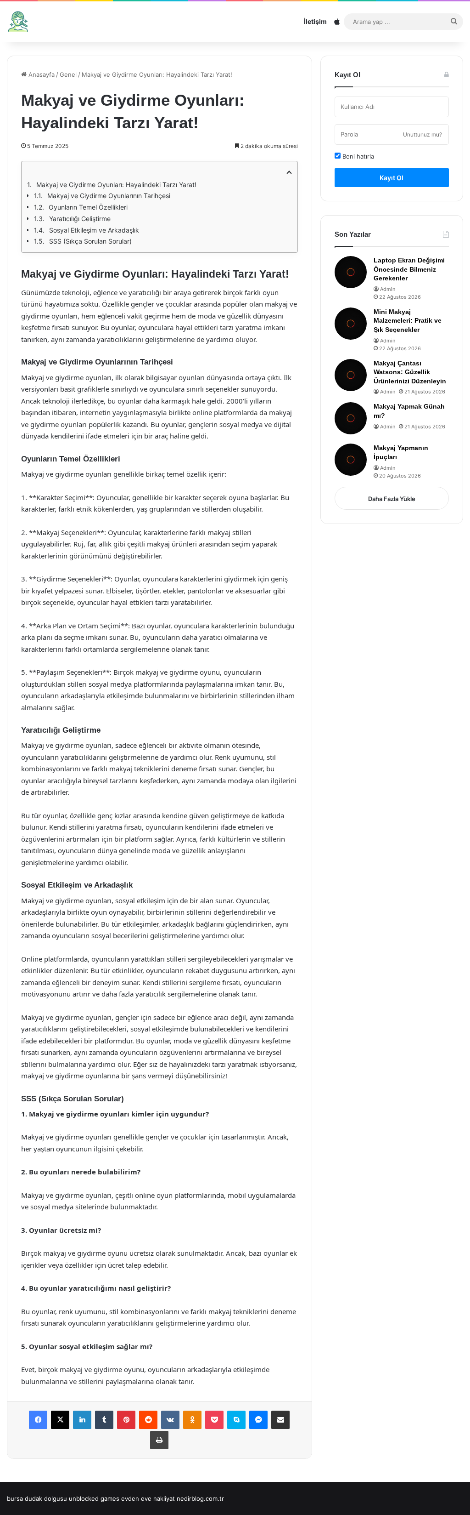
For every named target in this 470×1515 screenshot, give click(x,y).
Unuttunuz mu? (422, 134)
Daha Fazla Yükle (391, 498)
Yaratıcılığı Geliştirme (80, 218)
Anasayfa (41, 74)
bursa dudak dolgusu (37, 1498)
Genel (68, 74)
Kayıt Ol (391, 178)
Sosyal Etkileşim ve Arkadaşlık (94, 230)
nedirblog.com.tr (200, 1498)
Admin (387, 289)
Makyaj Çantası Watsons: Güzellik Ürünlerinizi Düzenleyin (410, 372)
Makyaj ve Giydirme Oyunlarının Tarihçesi (108, 195)
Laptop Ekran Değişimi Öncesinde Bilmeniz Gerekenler (409, 269)
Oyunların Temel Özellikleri (88, 207)
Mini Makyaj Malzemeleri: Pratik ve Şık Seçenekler (408, 320)
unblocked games (94, 1498)
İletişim (315, 21)
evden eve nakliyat (148, 1498)
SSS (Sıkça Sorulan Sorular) (90, 241)
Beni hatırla (357, 156)
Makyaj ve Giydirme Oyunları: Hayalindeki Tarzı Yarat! (116, 184)
